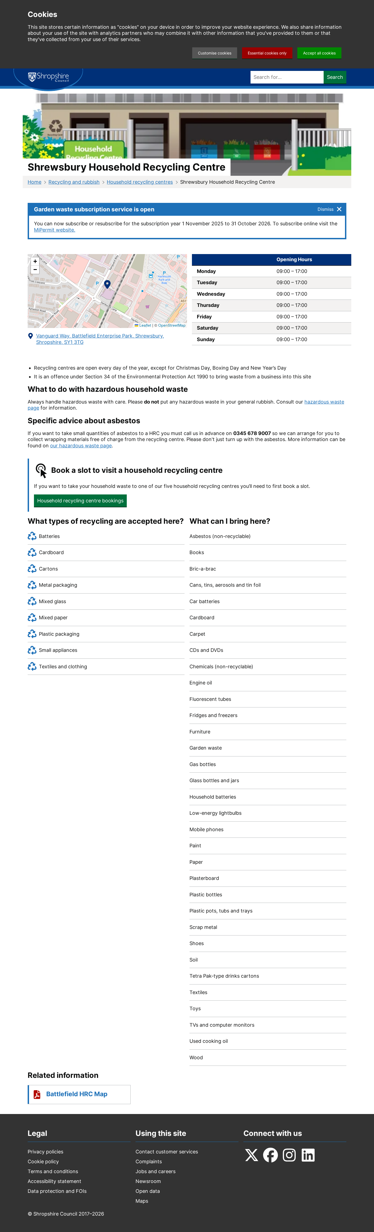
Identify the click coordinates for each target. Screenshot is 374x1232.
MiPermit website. (54, 230)
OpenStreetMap (172, 325)
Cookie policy (43, 1161)
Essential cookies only (267, 53)
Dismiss (325, 209)
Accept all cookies (319, 53)
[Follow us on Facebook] (270, 1155)
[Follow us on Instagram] (289, 1155)
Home (34, 182)
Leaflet (144, 325)
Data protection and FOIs (57, 1191)
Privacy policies (45, 1152)
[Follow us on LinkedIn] (308, 1155)
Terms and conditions (53, 1171)
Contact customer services (167, 1152)
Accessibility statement (54, 1181)
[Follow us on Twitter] (251, 1155)
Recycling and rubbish (74, 182)
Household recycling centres (140, 182)
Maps (142, 1201)
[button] (107, 285)
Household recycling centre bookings (80, 500)
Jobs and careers (156, 1171)
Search (335, 77)
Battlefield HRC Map (77, 1094)
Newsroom (148, 1181)
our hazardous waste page (81, 445)
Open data (148, 1191)
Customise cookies (214, 53)
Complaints (149, 1161)
